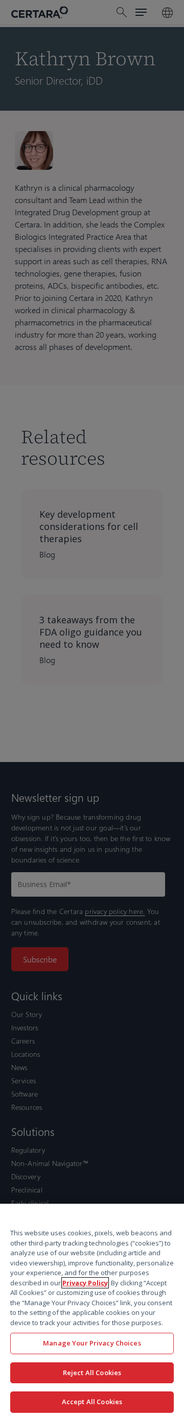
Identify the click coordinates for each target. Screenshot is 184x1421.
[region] (92, 1312)
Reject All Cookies (92, 1372)
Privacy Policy (85, 1282)
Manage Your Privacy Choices (92, 1343)
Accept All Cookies (92, 1401)
